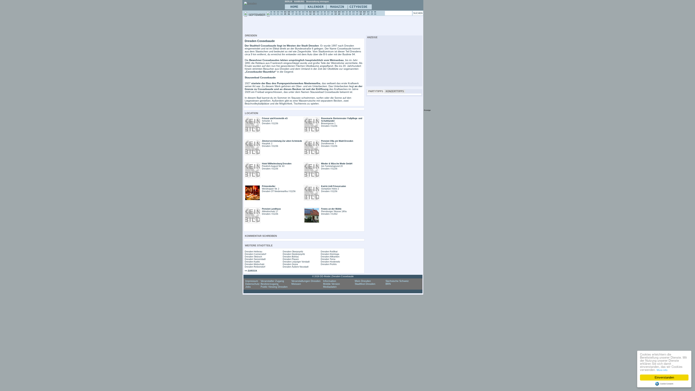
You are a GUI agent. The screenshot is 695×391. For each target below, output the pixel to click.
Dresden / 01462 (329, 214)
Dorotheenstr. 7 (328, 143)
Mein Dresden (363, 280)
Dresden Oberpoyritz (293, 251)
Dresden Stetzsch (253, 256)
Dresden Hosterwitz (330, 261)
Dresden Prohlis (329, 264)
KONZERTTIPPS (395, 91)
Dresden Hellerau (253, 251)
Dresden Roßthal (329, 251)
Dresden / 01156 (270, 123)
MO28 (368, 13)
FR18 (332, 13)
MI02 (274, 13)
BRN (388, 283)
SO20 (339, 13)
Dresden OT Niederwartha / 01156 (279, 191)
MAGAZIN (337, 7)
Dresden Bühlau (291, 256)
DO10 (303, 13)
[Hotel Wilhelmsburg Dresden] (252, 177)
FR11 (307, 13)
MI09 (300, 13)
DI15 (322, 13)
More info (662, 370)
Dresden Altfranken (330, 256)
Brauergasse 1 (328, 123)
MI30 (375, 13)
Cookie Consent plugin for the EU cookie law (664, 384)
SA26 (360, 13)
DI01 (271, 13)
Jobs (248, 286)
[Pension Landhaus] (252, 222)
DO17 (328, 13)
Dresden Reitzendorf (255, 267)
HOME (294, 7)
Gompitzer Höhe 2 (330, 189)
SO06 (289, 13)
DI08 (296, 13)
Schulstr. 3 (267, 121)
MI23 (350, 13)
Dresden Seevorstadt (255, 259)
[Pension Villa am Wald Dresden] (311, 154)
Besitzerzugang (269, 283)
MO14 (318, 13)
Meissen (296, 283)
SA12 (310, 13)
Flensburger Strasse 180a (334, 211)
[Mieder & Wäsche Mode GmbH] (311, 177)
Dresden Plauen (291, 259)
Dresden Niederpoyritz (294, 254)
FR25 (357, 13)
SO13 (314, 13)
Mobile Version (331, 283)
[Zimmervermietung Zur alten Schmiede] (252, 154)
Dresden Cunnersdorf (255, 254)
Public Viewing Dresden (274, 286)
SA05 (285, 13)
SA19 (335, 13)
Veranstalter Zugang (272, 280)
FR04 (282, 13)
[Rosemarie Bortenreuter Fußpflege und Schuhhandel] (311, 131)
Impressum (251, 280)
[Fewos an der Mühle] (311, 222)
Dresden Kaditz (252, 261)
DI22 (347, 13)
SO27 (364, 13)
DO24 (353, 13)
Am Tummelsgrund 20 (332, 166)
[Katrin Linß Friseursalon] (311, 199)
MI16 (325, 13)
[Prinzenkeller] (252, 199)
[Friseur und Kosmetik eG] (252, 131)
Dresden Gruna (290, 264)
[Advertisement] (309, 25)
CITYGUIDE (358, 7)
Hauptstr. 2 (267, 143)
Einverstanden (664, 377)
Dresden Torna (328, 259)
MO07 (292, 13)
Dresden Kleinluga (330, 254)
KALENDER (316, 7)
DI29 (372, 13)
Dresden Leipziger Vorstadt (296, 261)
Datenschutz (252, 283)
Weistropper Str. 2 (270, 189)
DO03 (278, 13)
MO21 (343, 13)
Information (329, 280)
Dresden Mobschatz (254, 264)
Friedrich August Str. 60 (273, 166)
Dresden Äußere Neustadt (295, 267)
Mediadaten (330, 286)
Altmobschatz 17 (270, 211)
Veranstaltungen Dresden (306, 280)
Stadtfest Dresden (365, 283)
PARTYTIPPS (375, 91)
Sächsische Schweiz (397, 280)
